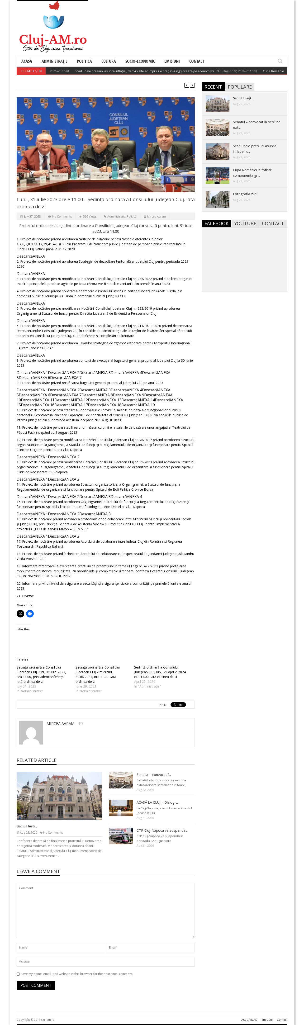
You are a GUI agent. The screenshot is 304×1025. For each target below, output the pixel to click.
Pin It (162, 704)
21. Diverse (25, 595)
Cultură (108, 61)
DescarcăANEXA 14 (138, 400)
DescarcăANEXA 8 (97, 395)
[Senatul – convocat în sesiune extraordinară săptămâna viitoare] (125, 780)
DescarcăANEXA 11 (37, 400)
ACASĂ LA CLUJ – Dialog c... (158, 802)
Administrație (54, 61)
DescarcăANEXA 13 (104, 400)
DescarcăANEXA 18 (104, 405)
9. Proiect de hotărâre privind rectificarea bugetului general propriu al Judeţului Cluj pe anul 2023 (90, 382)
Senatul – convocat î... (154, 774)
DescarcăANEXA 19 (138, 405)
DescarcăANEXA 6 (34, 377)
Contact (196, 61)
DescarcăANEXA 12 (71, 400)
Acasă (26, 61)
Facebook (216, 223)
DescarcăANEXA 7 (65, 377)
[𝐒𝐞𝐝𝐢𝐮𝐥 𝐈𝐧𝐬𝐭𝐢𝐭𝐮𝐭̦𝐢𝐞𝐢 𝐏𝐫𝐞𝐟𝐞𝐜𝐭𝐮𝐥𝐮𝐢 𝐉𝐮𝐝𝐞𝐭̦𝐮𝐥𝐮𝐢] (63, 796)
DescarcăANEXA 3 (95, 372)
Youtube (245, 223)
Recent (213, 87)
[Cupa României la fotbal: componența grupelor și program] (221, 175)
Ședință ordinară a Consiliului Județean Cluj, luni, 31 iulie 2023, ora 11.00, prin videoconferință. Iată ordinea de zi (41, 674)
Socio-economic (140, 61)
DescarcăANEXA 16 (37, 405)
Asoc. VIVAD (249, 1020)
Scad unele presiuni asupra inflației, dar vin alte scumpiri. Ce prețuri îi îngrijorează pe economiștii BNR (131, 71)
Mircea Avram (156, 216)
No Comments (62, 216)
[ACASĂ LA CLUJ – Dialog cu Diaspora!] (125, 808)
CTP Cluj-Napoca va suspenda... (162, 830)
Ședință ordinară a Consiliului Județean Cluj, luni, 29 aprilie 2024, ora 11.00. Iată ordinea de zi (160, 672)
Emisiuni (172, 61)
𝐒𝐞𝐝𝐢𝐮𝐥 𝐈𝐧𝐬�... (243, 97)
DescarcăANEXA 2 (63, 372)
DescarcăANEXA (31, 256)
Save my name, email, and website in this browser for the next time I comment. (76, 974)
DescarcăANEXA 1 (32, 372)
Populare (240, 87)
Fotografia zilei (245, 193)
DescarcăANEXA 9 (128, 395)
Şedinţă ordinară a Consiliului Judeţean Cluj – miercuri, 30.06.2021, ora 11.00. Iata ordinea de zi (98, 674)
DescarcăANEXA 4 (126, 372)
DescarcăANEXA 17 (71, 405)
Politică (84, 61)
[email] (81, 723)
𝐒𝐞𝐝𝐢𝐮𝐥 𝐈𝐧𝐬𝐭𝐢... (27, 826)
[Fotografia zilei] (221, 199)
